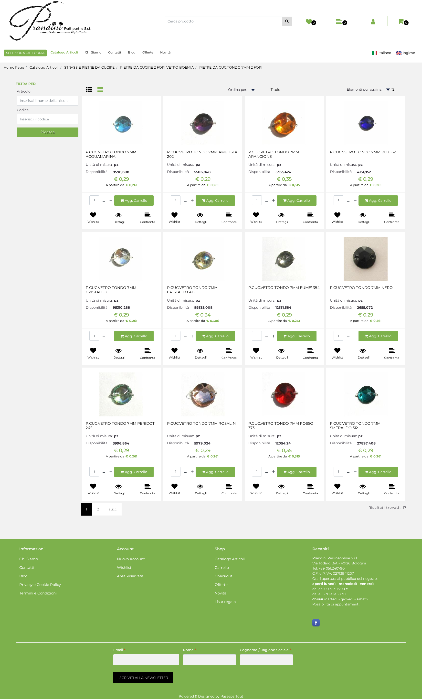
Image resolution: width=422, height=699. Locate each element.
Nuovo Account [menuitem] (131, 559)
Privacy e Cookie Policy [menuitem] (40, 584)
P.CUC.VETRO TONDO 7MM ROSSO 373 (280, 425)
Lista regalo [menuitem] (225, 601)
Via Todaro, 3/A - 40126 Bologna (339, 563)
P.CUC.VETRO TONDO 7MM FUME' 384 (284, 288)
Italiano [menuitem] (384, 53)
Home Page (14, 67)
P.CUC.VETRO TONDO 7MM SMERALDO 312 (355, 425)
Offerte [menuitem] (147, 52)
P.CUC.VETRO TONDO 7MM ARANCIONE (273, 154)
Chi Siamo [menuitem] (93, 52)
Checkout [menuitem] (223, 576)
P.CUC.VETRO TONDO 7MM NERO (361, 288)
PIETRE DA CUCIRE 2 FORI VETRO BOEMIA (157, 67)
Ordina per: (237, 89)
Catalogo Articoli (44, 67)
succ (113, 509)
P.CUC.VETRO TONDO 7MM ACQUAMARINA (111, 154)
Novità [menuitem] (165, 52)
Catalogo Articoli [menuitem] (64, 52)
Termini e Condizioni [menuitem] (38, 593)
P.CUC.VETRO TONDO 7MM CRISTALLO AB (192, 290)
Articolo (24, 91)
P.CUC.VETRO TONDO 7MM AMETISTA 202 (202, 154)
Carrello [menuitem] (222, 567)
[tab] (91, 90)
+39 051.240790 (332, 568)
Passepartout (232, 696)
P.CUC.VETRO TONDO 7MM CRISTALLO (111, 290)
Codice (23, 110)
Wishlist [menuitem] (124, 567)
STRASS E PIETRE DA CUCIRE (89, 67)
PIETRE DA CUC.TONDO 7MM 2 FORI (230, 67)
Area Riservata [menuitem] (130, 576)
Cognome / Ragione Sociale (265, 650)
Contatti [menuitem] (114, 52)
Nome (189, 650)
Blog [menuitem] (132, 52)
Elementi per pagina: (364, 89)
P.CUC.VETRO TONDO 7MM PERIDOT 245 (120, 425)
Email (119, 650)
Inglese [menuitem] (408, 53)
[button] (287, 21)
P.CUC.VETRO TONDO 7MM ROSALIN (201, 423)
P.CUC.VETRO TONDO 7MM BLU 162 (363, 152)
